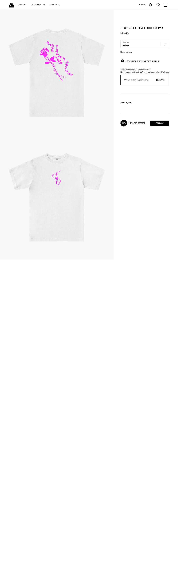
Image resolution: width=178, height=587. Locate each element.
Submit (160, 79)
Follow (160, 123)
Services (54, 5)
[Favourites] (158, 5)
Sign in (141, 5)
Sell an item (38, 5)
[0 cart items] (165, 5)
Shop (22, 5)
